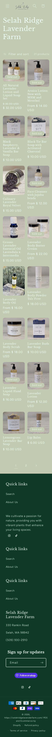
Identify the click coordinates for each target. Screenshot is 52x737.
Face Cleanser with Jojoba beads (37, 195)
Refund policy (32, 725)
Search (10, 494)
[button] (7, 6)
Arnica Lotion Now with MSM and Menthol (37, 95)
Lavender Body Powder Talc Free (37, 295)
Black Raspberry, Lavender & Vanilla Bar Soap (11, 148)
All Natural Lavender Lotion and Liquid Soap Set (12, 92)
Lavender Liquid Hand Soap (12, 391)
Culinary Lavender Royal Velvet (12, 202)
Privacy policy (38, 730)
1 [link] (15, 465)
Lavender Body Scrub (11, 345)
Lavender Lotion (34, 395)
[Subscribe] (42, 662)
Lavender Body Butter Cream (36, 245)
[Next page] (36, 465)
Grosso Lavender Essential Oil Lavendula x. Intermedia (12, 249)
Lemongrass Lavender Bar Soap (13, 441)
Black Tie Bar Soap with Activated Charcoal (37, 146)
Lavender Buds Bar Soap (38, 345)
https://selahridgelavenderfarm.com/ (23, 717)
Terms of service (18, 730)
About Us (12, 502)
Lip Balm (34, 437)
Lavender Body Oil (9, 301)
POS (45, 717)
